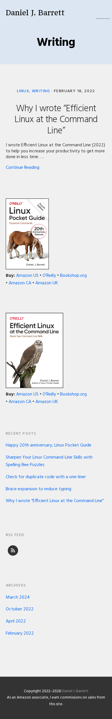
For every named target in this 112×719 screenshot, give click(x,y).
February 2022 (20, 633)
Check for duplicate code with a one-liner (46, 477)
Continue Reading (22, 167)
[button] (103, 11)
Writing (41, 91)
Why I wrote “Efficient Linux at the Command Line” (55, 119)
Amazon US (27, 275)
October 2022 (20, 609)
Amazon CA (20, 283)
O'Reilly (49, 275)
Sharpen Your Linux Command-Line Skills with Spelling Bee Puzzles (49, 461)
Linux (23, 91)
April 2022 (16, 621)
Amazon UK (46, 283)
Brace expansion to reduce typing (38, 489)
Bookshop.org (73, 275)
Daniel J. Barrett (35, 12)
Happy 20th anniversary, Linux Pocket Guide (48, 445)
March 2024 (18, 597)
